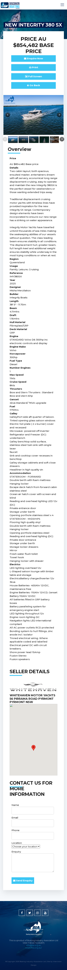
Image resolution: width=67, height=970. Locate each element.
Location (17, 842)
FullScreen (35, 76)
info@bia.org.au (33, 945)
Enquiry (16, 851)
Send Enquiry (24, 880)
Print (34, 67)
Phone (15, 830)
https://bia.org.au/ (33, 948)
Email (15, 817)
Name (15, 804)
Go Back (34, 85)
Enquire (34, 58)
